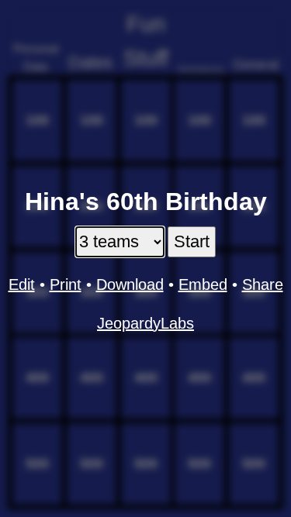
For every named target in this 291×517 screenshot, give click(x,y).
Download (130, 284)
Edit (22, 284)
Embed (202, 284)
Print (65, 284)
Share (262, 284)
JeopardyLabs (145, 323)
